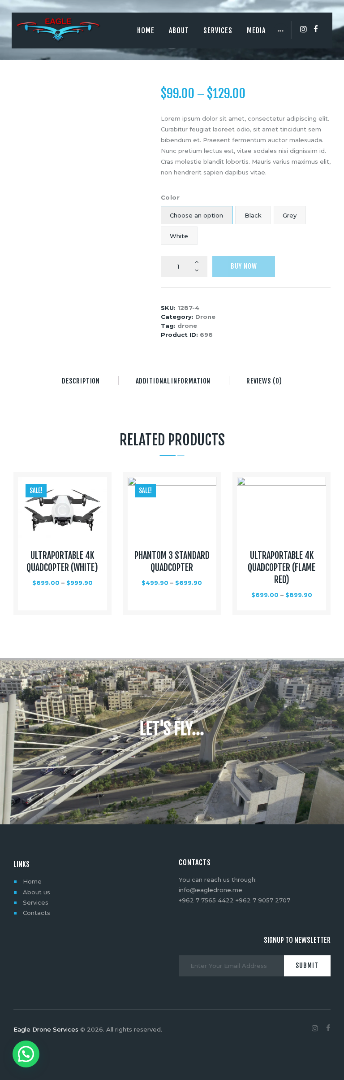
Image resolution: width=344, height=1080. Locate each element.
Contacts (36, 912)
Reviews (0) (264, 381)
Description (81, 381)
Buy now (244, 266)
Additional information (173, 381)
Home (32, 881)
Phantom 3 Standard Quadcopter (172, 561)
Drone (205, 316)
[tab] (81, 382)
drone (187, 325)
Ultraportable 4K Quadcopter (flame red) (281, 567)
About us (36, 892)
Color (170, 197)
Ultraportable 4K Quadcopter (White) (62, 561)
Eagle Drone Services (45, 1029)
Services (35, 902)
